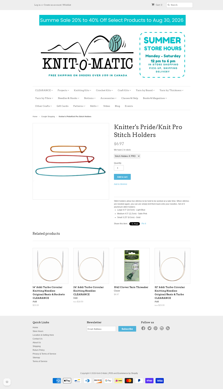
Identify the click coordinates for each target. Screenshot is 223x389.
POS (111, 373)
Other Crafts (42, 106)
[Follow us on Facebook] (143, 329)
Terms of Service (40, 361)
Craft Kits (123, 90)
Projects (63, 90)
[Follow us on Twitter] (150, 329)
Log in (37, 5)
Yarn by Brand (144, 90)
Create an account (52, 5)
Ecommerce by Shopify (127, 373)
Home (35, 327)
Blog (117, 106)
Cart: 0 (158, 5)
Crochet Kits (103, 90)
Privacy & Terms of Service (44, 354)
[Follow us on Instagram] (162, 329)
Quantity (117, 163)
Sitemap (36, 357)
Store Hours (38, 331)
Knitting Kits (82, 90)
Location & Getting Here (43, 335)
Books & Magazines (154, 98)
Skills (93, 106)
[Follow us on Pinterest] (156, 329)
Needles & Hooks (68, 98)
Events (129, 106)
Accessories (107, 98)
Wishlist (67, 5)
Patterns (78, 106)
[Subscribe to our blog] (168, 329)
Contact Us (37, 339)
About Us (37, 342)
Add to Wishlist (120, 184)
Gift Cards (62, 106)
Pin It (144, 223)
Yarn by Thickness (170, 90)
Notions (89, 98)
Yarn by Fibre (43, 98)
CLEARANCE (43, 90)
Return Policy (39, 350)
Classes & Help (129, 98)
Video (106, 106)
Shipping (37, 346)
